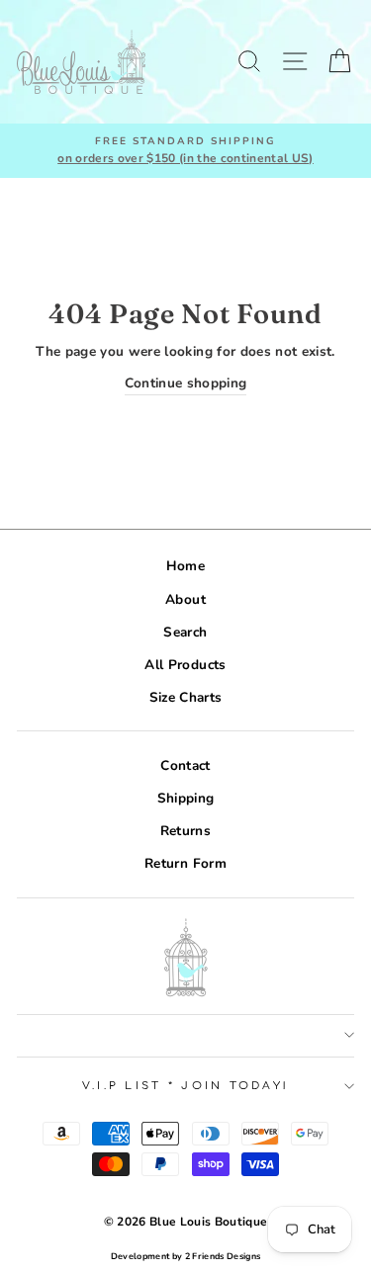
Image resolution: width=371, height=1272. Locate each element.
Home (185, 565)
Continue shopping (186, 383)
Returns (185, 830)
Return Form (185, 863)
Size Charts (186, 697)
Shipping (186, 798)
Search (185, 632)
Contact (185, 765)
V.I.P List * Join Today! (185, 1085)
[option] (185, 151)
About (185, 599)
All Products (185, 664)
